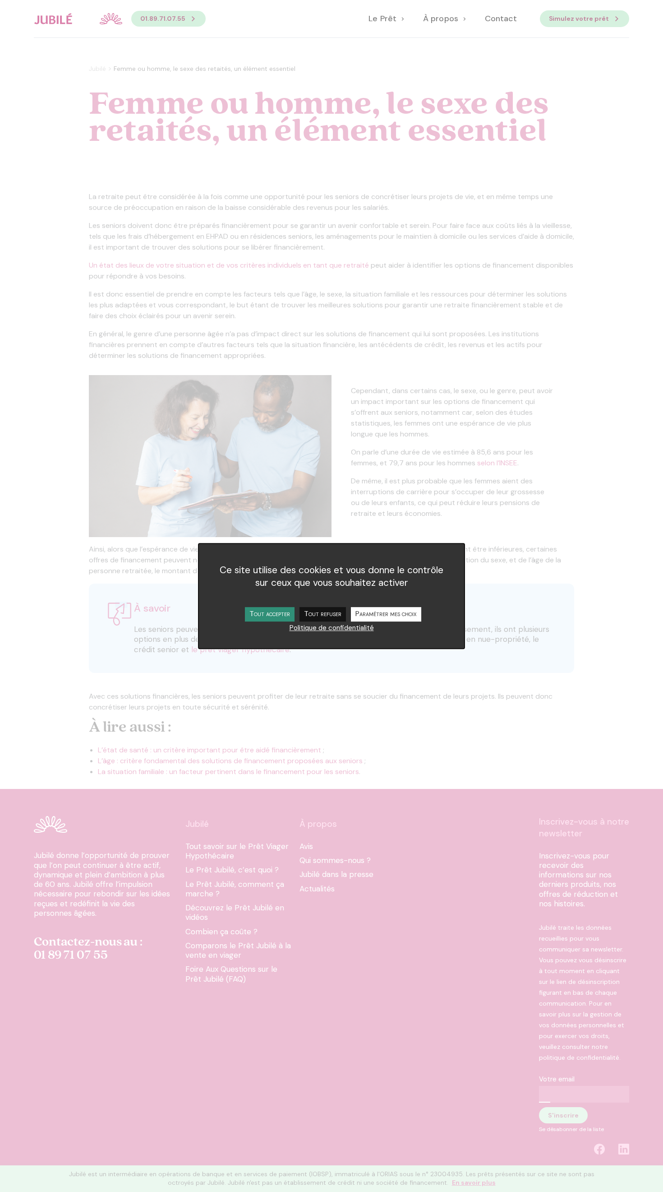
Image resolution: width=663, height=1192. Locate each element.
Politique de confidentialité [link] (332, 627)
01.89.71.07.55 (162, 18)
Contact (501, 19)
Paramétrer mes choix (386, 613)
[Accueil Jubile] (78, 19)
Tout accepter (269, 613)
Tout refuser (322, 613)
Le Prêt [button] (383, 19)
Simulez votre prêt (579, 18)
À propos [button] (441, 19)
